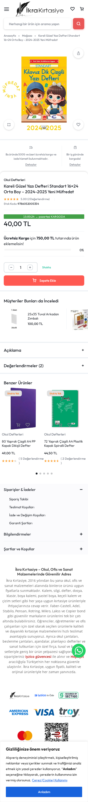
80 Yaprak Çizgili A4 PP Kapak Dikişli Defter (18, 443)
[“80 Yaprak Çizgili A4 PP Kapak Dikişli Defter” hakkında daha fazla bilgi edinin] (18, 425)
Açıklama (12, 350)
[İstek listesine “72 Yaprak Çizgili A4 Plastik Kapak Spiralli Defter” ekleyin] (69, 425)
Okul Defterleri (14, 180)
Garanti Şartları (20, 523)
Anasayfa (10, 35)
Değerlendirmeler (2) (23, 365)
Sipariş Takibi (18, 499)
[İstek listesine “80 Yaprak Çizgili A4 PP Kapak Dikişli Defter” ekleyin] (27, 425)
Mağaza (27, 35)
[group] (23, 409)
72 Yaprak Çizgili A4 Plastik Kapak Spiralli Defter (63, 443)
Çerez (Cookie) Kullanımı (49, 780)
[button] (78, 53)
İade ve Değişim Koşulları (27, 515)
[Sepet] (82, 9)
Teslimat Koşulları (21, 507)
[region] (44, 771)
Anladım (44, 792)
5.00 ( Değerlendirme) (35, 199)
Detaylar (31, 164)
